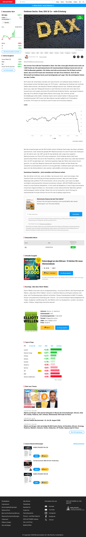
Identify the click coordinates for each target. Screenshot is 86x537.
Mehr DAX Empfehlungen (76, 432)
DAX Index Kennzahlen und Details (11, 51)
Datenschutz (6, 510)
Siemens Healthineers (29, 377)
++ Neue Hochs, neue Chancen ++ (43, 5)
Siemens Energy (28, 353)
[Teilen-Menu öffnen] (74, 57)
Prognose (67, 53)
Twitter (51, 520)
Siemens (26, 359)
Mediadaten (5, 501)
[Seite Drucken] (78, 57)
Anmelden (76, 214)
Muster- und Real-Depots (31, 516)
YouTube (52, 510)
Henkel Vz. (26, 365)
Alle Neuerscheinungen (78, 443)
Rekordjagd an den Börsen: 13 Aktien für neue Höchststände (62, 262)
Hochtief (26, 362)
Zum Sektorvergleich (8, 70)
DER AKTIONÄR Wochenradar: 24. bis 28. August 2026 (42, 420)
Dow (42, 53)
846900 (4, 17)
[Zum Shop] (57, 2)
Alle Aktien (26, 501)
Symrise (26, 368)
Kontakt (51, 506)
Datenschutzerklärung (45, 224)
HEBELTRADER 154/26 (40, 447)
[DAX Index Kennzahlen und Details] (12, 34)
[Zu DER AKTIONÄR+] (69, 2)
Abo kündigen (6, 525)
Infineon (26, 356)
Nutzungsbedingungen (9, 507)
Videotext (5, 519)
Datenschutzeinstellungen (10, 516)
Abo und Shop (27, 522)
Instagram (52, 513)
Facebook (52, 516)
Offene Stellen (6, 522)
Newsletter (27, 507)
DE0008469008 (6, 19)
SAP (25, 371)
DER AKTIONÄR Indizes (30, 519)
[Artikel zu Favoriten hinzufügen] (82, 57)
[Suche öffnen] (20, 1)
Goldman (28, 53)
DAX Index (4, 15)
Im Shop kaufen (66, 273)
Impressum (5, 504)
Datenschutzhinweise (64, 230)
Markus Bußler (43, 57)
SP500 (46, 53)
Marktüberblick (28, 513)
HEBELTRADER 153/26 (40, 474)
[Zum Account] (62, 2)
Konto (82, 277)
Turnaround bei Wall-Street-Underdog (45, 460)
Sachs (33, 53)
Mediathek (26, 504)
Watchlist (7, 22)
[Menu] (84, 2)
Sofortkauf (52, 273)
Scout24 (26, 350)
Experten (26, 510)
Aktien (51, 53)
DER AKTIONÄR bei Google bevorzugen (34, 61)
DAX (38, 53)
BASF (25, 374)
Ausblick (74, 53)
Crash (62, 53)
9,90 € (36, 456)
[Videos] (75, 2)
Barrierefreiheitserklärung (10, 513)
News (39, 353)
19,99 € (36, 469)
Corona (56, 53)
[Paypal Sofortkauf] (47, 327)
